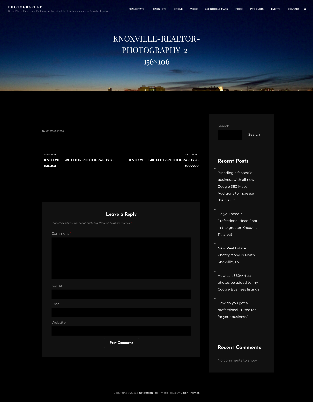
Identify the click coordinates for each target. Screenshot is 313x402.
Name (57, 286)
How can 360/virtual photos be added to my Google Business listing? (239, 282)
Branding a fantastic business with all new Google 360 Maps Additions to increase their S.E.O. (236, 186)
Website (59, 322)
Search (223, 126)
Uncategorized (55, 130)
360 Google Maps (216, 9)
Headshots (158, 9)
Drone (178, 9)
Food (239, 9)
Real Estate (136, 9)
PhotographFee (26, 7)
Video (194, 9)
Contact (293, 9)
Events (275, 9)
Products (257, 9)
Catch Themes (190, 392)
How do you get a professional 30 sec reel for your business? (238, 310)
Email (56, 304)
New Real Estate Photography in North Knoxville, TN (236, 255)
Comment (61, 233)
